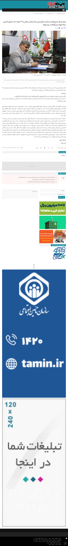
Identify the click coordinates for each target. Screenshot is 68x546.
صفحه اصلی (50, 13)
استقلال (63, 155)
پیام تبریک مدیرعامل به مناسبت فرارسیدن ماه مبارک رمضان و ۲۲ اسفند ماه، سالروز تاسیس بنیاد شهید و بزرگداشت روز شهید (34, 23)
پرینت (57, 28)
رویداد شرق (51, 544)
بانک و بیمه (36, 13)
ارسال (62, 28)
